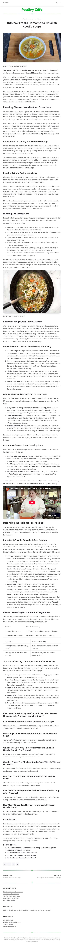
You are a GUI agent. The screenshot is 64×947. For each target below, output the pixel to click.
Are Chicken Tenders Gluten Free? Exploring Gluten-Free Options (31, 848)
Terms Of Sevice (8, 924)
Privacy (18, 922)
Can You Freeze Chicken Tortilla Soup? (21, 858)
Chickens (39, 19)
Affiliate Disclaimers (9, 922)
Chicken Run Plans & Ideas (11, 894)
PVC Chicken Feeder (9, 900)
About (5, 920)
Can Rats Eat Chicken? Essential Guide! (21, 855)
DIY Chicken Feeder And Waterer (13, 892)
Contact (10, 920)
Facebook (13, 926)
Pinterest (6, 926)
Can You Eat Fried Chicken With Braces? (22, 853)
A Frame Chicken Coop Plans (11, 896)
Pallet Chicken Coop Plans (10, 898)
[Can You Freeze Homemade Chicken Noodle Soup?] (32, 47)
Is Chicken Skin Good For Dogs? (18, 850)
